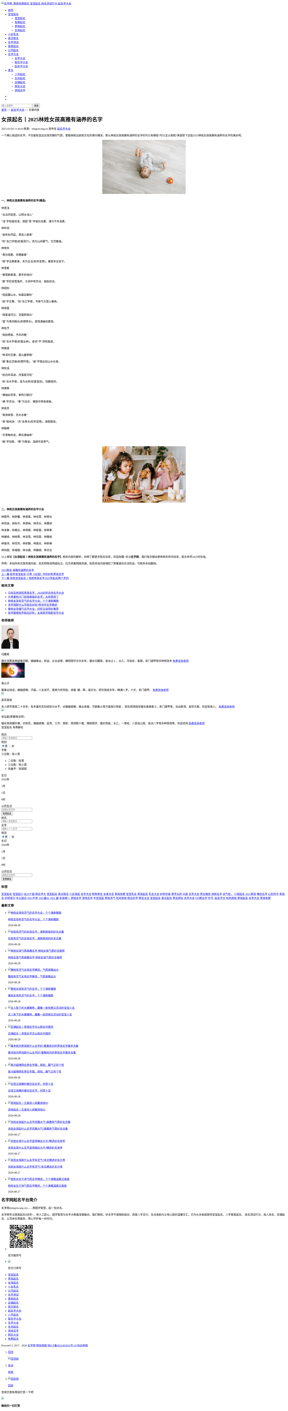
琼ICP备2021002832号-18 (62, 1345)
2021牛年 (32, 898)
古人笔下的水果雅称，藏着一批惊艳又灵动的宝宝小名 (40, 1014)
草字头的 (176, 894)
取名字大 (40, 894)
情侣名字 (262, 894)
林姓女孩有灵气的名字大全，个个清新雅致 (33, 600)
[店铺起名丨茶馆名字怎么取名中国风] (30, 1026)
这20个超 (29, 894)
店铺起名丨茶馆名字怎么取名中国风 (29, 1033)
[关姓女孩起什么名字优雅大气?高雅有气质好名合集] (39, 1122)
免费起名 (20, 22)
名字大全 (13, 54)
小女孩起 (74, 894)
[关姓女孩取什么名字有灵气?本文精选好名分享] (36, 1160)
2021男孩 (250, 894)
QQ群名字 (201, 898)
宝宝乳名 (131, 894)
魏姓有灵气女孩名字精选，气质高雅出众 (32, 976)
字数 (4, 750)
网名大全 (20, 86)
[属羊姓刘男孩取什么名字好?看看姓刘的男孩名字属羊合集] (43, 1046)
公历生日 (6, 806)
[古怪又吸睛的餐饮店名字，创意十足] (30, 1084)
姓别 (4, 742)
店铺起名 (20, 82)
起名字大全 (21, 66)
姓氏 (4, 734)
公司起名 (13, 50)
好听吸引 (10, 898)
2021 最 (54, 898)
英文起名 (166, 898)
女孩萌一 (64, 898)
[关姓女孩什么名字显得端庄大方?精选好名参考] (36, 1141)
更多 (10, 70)
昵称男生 (97, 894)
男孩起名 (20, 26)
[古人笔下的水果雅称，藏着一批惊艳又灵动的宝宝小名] (41, 1007)
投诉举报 (82, 1345)
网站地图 (41, 1345)
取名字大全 (21, 62)
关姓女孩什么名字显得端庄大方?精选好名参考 (35, 1147)
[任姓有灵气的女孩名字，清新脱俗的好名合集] (36, 931)
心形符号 (273, 894)
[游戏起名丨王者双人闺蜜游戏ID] (28, 1103)
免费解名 (7, 879)
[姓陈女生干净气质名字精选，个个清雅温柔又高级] (38, 1179)
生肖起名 (20, 78)
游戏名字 (20, 90)
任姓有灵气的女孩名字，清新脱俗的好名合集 (34, 938)
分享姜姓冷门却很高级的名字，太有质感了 (33, 596)
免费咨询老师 (181, 661)
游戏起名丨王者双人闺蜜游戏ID (27, 1109)
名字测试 (13, 42)
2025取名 (6, 570)
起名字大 (220, 898)
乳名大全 (154, 894)
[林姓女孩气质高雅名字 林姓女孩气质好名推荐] (36, 950)
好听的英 (165, 894)
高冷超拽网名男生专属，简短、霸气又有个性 (34, 1071)
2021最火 (44, 898)
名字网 (32, 1345)
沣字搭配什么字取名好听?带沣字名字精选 (32, 604)
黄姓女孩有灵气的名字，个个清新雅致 (30, 995)
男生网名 (178, 898)
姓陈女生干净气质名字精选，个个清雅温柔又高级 (37, 1185)
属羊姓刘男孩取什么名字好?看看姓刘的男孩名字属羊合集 (42, 1052)
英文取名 (13, 38)
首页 (10, 10)
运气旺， (228, 894)
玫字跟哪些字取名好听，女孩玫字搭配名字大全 (36, 612)
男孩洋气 (110, 898)
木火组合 (21, 898)
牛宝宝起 (98, 898)
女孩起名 (20, 30)
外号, (211, 898)
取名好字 (132, 898)
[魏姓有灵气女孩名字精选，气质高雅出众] (33, 969)
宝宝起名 (13, 14)
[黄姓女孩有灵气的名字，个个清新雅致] (32, 988)
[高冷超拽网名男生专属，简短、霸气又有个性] (36, 1065)
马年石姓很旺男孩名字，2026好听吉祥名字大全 (36, 592)
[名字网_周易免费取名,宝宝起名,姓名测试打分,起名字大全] (36, 3)
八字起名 (20, 74)
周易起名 (13, 46)
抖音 (185, 894)
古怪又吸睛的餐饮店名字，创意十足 (29, 1090)
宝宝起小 (18, 894)
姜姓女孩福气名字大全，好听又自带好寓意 (33, 608)
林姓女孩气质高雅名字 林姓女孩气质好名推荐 (35, 957)
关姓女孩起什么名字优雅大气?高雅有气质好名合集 (38, 1128)
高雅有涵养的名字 (23, 570)
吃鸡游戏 (121, 898)
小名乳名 (13, 34)
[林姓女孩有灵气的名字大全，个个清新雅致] (34, 912)
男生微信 (205, 894)
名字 (4, 825)
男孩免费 (120, 894)
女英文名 (108, 894)
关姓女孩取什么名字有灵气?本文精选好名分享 (35, 1166)
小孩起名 (239, 894)
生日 (4, 775)
